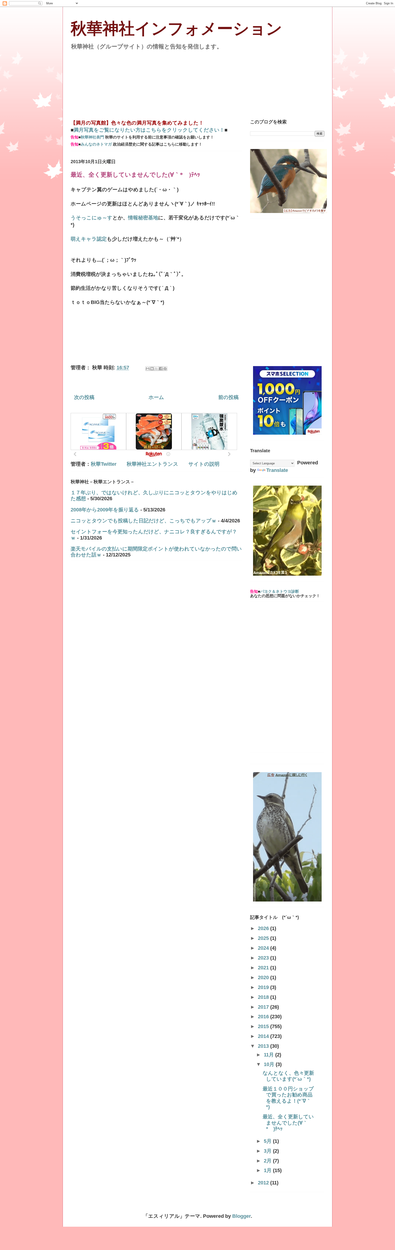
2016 (264, 1016)
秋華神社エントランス (152, 464)
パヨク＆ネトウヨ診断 (279, 591)
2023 (264, 958)
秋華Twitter (104, 464)
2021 (264, 968)
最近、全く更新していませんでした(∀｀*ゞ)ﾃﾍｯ (288, 1123)
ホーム (156, 397)
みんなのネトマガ (96, 144)
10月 (270, 1064)
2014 (264, 1036)
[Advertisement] (197, 82)
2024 (264, 948)
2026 (264, 928)
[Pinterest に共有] (165, 368)
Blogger (241, 1216)
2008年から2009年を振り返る (105, 510)
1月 (268, 1170)
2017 (264, 1007)
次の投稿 (84, 397)
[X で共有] (156, 368)
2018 (264, 997)
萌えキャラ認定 (89, 239)
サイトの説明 (203, 464)
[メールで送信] (147, 368)
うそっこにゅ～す (91, 218)
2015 (264, 1026)
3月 (268, 1151)
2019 (264, 987)
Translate (277, 470)
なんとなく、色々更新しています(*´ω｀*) (288, 1076)
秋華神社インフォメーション (176, 28)
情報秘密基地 (143, 218)
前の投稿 (228, 397)
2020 (264, 977)
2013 (264, 1046)
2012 (264, 1183)
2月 (268, 1161)
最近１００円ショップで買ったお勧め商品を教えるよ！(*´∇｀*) (288, 1098)
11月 (269, 1055)
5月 (268, 1141)
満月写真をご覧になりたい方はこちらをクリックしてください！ (149, 130)
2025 (264, 938)
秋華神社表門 (92, 137)
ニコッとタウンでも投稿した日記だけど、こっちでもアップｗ (143, 521)
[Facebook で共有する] (160, 368)
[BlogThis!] (152, 368)
